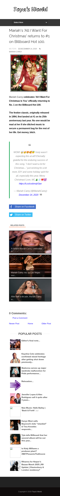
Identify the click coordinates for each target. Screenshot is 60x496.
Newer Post (14, 323)
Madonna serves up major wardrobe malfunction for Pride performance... (33, 371)
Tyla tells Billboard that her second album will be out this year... (34, 438)
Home (30, 323)
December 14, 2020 (28, 195)
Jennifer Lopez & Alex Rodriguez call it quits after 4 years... (34, 397)
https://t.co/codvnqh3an (30, 183)
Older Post (46, 323)
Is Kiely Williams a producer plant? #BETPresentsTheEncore (33, 451)
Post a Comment (20, 318)
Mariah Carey (15, 52)
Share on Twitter (23, 214)
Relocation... (27, 381)
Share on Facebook (24, 206)
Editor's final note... (30, 341)
